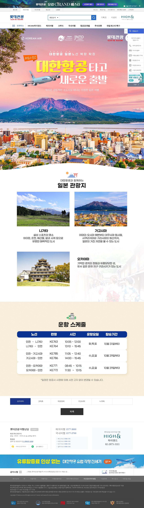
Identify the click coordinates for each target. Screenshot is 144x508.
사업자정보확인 (52, 488)
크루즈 (60, 26)
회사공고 (115, 479)
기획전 (104, 17)
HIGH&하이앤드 (34, 26)
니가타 (102, 401)
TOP (135, 84)
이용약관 (33, 479)
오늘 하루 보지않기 (131, 6)
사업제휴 (104, 479)
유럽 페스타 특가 (113, 26)
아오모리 (61, 401)
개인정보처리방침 (89, 479)
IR (24, 479)
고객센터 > (34, 429)
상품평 (58, 10)
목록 (72, 411)
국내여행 (37, 10)
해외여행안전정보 (72, 479)
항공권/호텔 (85, 26)
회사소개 (16, 479)
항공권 (48, 10)
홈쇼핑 (15, 10)
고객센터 (131, 10)
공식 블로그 (39, 446)
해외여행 (26, 10)
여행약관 (44, 479)
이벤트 (114, 17)
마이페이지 (111, 10)
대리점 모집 (127, 479)
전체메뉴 (20, 26)
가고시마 (81, 401)
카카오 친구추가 (21, 446)
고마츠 (40, 401)
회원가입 (102, 10)
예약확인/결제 (121, 10)
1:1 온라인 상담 (27, 441)
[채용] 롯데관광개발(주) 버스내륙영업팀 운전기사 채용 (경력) (48, 471)
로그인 (95, 10)
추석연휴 (98, 26)
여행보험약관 (56, 479)
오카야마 (20, 401)
